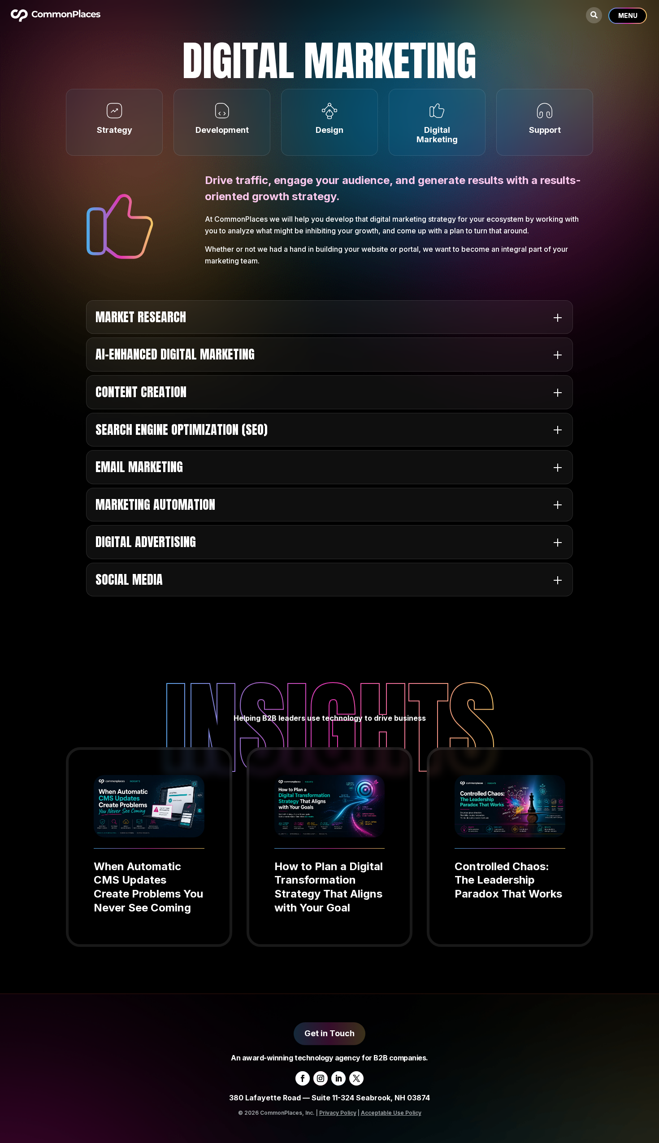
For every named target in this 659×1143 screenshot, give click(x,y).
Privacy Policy (337, 1112)
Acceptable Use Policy (391, 1112)
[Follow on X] (356, 1078)
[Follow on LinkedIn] (338, 1078)
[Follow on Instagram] (320, 1078)
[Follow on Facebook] (302, 1078)
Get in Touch (329, 1033)
